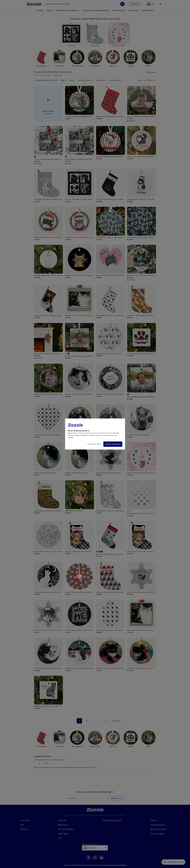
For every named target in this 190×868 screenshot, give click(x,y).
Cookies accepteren (113, 444)
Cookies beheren (94, 444)
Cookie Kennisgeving (97, 433)
